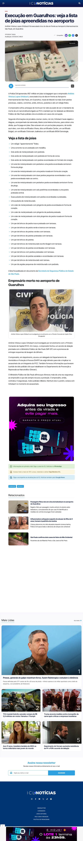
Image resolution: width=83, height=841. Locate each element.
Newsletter (41, 808)
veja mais (77, 620)
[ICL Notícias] (41, 3)
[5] (62, 732)
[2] (21, 700)
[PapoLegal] (66, 35)
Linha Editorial (41, 814)
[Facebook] (73, 35)
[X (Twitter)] (76, 35)
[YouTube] (39, 799)
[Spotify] (51, 799)
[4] (21, 732)
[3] (62, 700)
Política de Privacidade (41, 819)
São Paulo (20, 486)
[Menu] (4, 3)
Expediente (41, 811)
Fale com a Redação (41, 816)
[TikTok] (47, 799)
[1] (41, 650)
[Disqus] (41, 577)
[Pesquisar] (79, 3)
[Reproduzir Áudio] (11, 86)
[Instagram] (31, 799)
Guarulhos (12, 486)
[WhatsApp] (69, 35)
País (6, 11)
